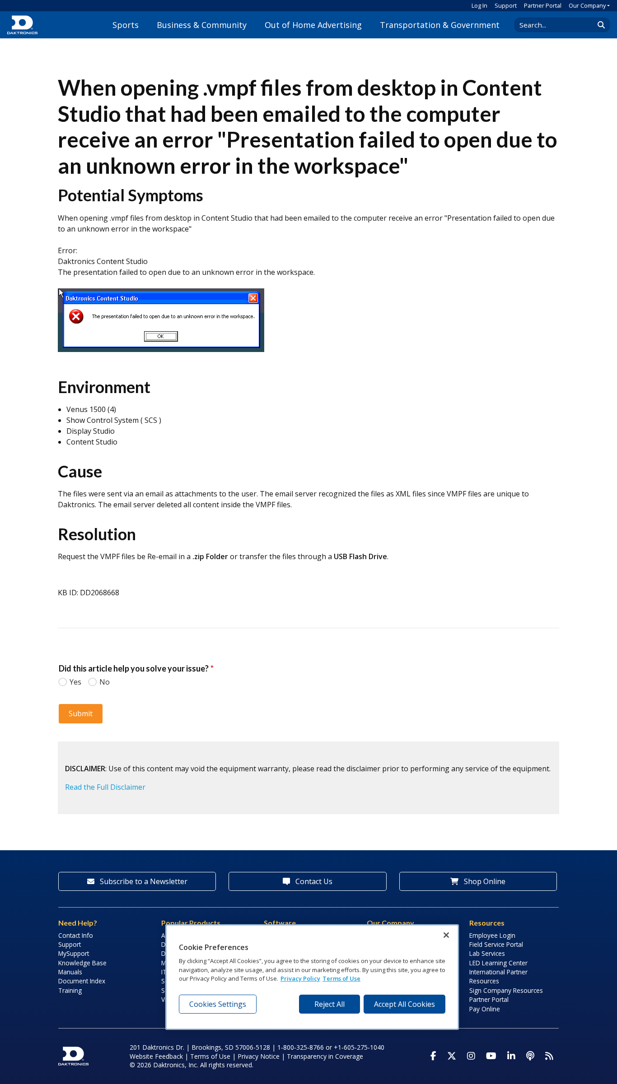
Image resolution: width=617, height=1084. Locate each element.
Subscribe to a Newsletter (142, 881)
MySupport (73, 953)
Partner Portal (542, 5)
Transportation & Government (440, 24)
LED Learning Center (498, 963)
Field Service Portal (496, 944)
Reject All (329, 1004)
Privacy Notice (259, 1056)
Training (70, 990)
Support (506, 5)
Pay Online (484, 1009)
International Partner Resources (498, 976)
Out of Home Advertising (313, 24)
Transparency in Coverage (325, 1056)
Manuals (70, 972)
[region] (312, 977)
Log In (479, 5)
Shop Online (483, 881)
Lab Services (487, 953)
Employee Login (492, 935)
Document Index (81, 981)
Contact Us (313, 881)
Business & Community (202, 24)
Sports (125, 24)
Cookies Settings (217, 1004)
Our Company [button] (587, 5)
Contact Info (75, 935)
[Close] (446, 935)
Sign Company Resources (506, 990)
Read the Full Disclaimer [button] (105, 787)
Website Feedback (156, 1056)
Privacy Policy (300, 978)
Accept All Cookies (404, 1004)
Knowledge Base (82, 963)
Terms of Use (210, 1056)
